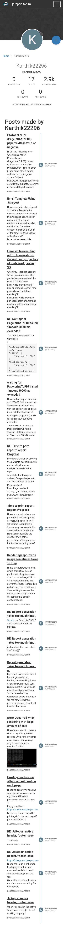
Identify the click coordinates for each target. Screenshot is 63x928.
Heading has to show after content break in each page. (21, 781)
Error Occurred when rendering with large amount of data (21, 721)
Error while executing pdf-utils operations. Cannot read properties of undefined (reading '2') (22, 259)
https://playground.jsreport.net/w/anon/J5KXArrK (32, 809)
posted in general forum (18, 191)
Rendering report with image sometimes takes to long (22, 559)
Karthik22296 (51, 164)
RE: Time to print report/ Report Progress (18, 450)
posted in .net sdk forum (18, 244)
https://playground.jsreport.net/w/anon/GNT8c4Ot (33, 860)
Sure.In (10, 620)
